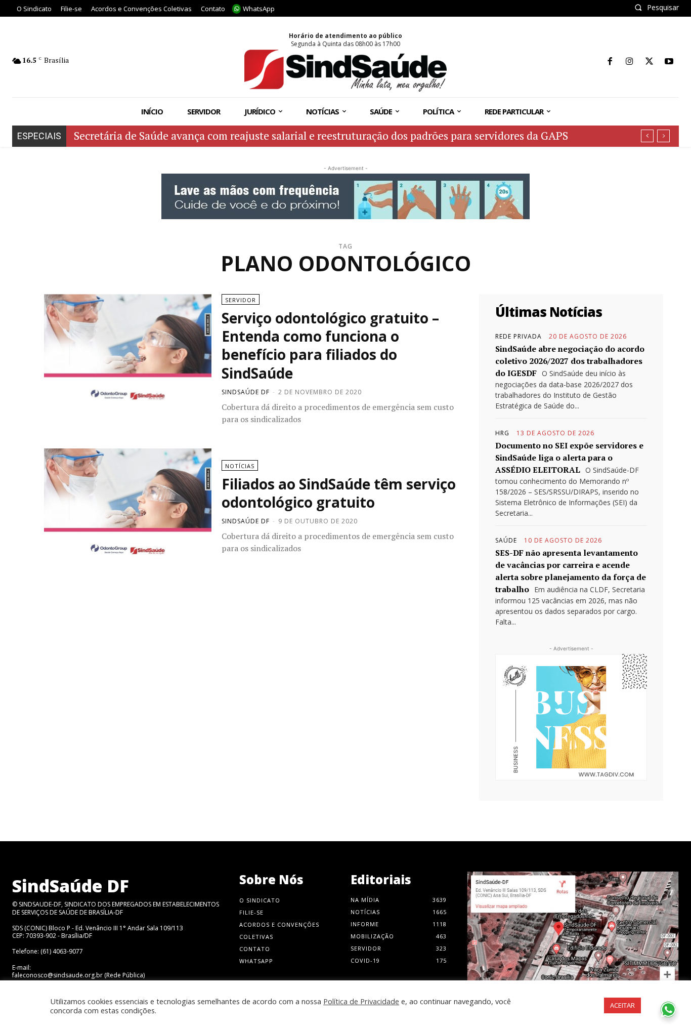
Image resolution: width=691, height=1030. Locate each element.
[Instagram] (629, 62)
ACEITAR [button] (622, 1005)
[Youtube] (669, 62)
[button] (656, 7)
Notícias (239, 466)
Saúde (506, 541)
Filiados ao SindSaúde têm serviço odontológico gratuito (339, 493)
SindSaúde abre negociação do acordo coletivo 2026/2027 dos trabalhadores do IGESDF (569, 361)
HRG (502, 433)
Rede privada (518, 337)
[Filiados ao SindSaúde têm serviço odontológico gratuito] (127, 507)
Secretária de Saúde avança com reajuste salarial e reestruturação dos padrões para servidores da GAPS (321, 135)
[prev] (647, 136)
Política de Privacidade (361, 1001)
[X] (649, 62)
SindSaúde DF (246, 392)
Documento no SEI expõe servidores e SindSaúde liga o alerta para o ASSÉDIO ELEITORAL (569, 457)
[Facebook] (609, 62)
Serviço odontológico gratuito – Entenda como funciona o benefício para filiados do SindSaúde (330, 345)
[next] (663, 136)
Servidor (240, 300)
